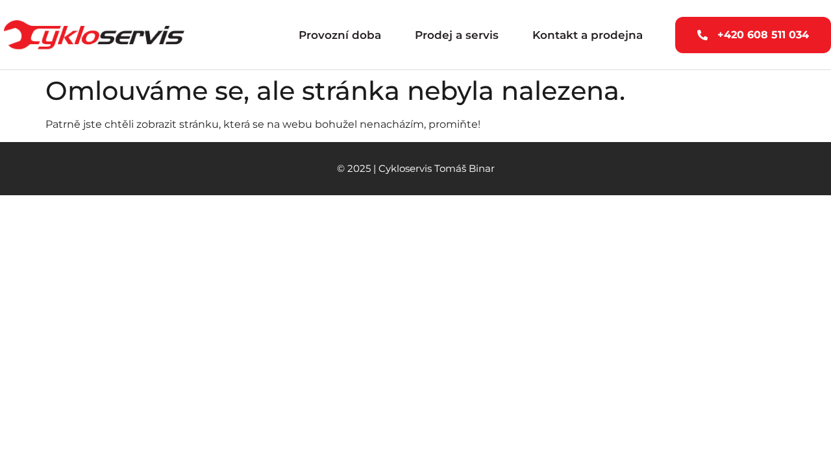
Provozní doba (340, 35)
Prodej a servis (457, 35)
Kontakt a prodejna (587, 35)
